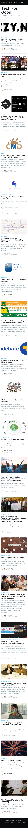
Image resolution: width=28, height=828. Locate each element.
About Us (21, 2)
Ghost (23, 822)
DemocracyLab (8, 48)
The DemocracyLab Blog (12, 820)
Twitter (18, 822)
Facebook (13, 822)
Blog (15, 2)
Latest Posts (6, 822)
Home (11, 2)
